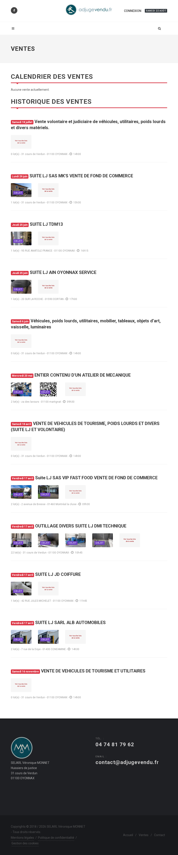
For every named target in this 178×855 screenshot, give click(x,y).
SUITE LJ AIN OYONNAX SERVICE (54, 272)
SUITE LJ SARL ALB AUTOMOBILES (59, 622)
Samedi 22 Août (156, 11)
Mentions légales (22, 837)
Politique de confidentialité (56, 837)
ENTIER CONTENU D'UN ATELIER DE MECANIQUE (71, 375)
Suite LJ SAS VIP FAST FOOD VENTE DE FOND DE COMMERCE (85, 477)
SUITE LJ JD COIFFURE (46, 574)
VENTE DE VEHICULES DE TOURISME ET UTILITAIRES (78, 671)
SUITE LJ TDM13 (37, 224)
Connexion (132, 11)
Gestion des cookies (25, 843)
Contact (159, 835)
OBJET (18, 193)
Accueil (128, 835)
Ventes (143, 835)
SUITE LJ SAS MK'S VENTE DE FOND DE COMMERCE (72, 175)
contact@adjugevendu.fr (127, 762)
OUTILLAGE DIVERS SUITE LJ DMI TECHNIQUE (69, 526)
